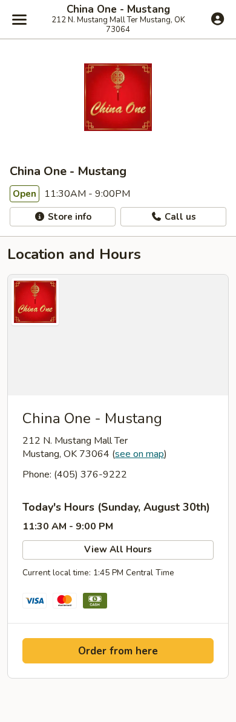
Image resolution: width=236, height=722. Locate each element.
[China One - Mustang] (118, 335)
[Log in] (217, 19)
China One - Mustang (118, 10)
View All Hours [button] (118, 549)
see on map (139, 454)
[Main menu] (19, 19)
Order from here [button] (118, 651)
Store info (68, 217)
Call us (179, 217)
